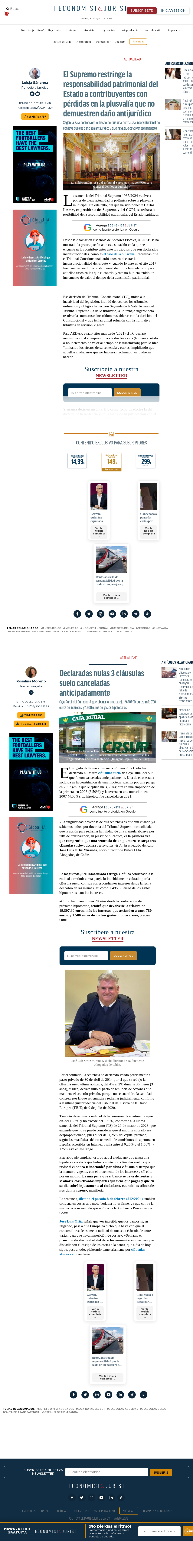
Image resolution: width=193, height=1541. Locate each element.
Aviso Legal (121, 1518)
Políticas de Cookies (68, 1510)
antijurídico (52, 628)
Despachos (173, 30)
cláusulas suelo (109, 773)
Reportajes (54, 30)
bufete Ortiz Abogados (56, 1409)
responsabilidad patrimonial (29, 631)
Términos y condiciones (157, 1510)
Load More (96, 1430)
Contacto (45, 1510)
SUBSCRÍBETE (142, 10)
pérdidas (143, 628)
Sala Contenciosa (68, 631)
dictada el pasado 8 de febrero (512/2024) (111, 1199)
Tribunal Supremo (98, 631)
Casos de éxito (153, 30)
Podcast (119, 41)
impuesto (71, 628)
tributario (123, 631)
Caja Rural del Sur (91, 1409)
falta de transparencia (22, 1412)
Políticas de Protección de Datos (89, 1518)
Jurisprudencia (129, 30)
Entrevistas (89, 30)
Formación (103, 41)
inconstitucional (95, 628)
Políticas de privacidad (100, 1510)
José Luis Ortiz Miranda (60, 1412)
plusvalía (161, 628)
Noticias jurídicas (32, 30)
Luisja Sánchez (35, 83)
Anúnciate (129, 1510)
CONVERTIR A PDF (36, 116)
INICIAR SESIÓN (173, 10)
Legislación (108, 30)
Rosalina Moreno (31, 681)
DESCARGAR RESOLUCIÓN (32, 723)
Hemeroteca (84, 41)
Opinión (72, 30)
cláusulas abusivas (123, 1409)
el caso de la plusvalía (119, 254)
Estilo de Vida (62, 41)
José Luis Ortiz (71, 1221)
